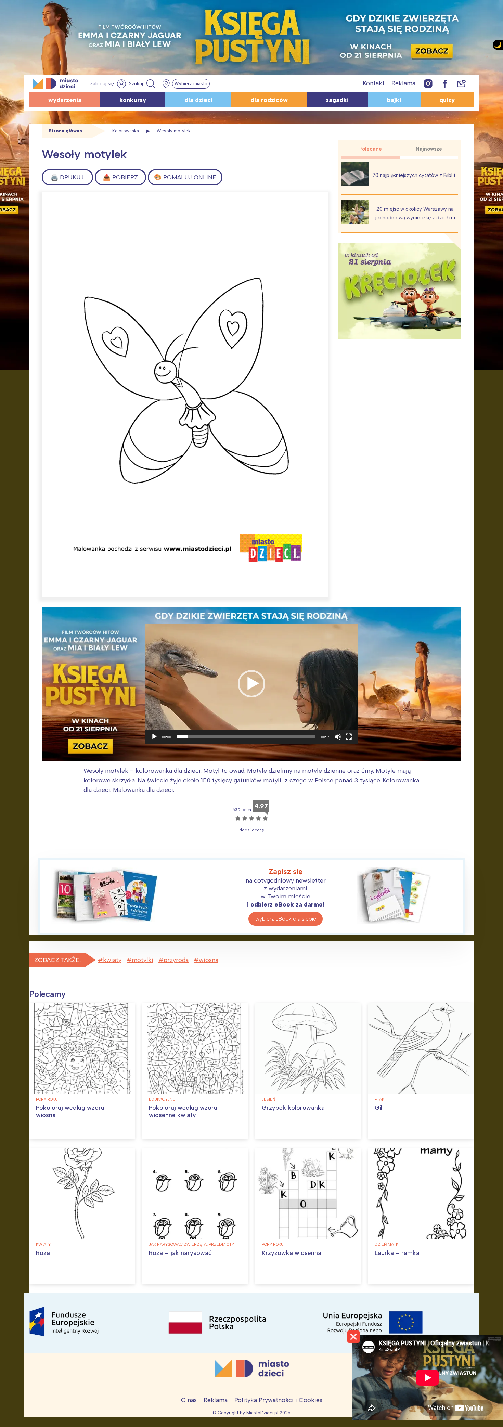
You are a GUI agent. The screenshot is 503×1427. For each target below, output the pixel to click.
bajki (394, 100)
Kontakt (374, 83)
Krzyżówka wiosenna (291, 1253)
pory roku (47, 1099)
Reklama (403, 83)
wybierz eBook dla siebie (285, 918)
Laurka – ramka (397, 1253)
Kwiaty (43, 1244)
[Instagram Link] (428, 83)
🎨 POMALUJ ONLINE (185, 177)
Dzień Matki (387, 1244)
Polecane (370, 149)
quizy (447, 100)
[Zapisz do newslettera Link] (461, 83)
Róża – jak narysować (180, 1253)
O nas (189, 1400)
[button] (251, 683)
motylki (142, 960)
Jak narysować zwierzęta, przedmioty (191, 1244)
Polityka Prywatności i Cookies (278, 1400)
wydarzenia (64, 100)
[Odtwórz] (154, 736)
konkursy (132, 100)
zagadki (337, 100)
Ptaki (380, 1099)
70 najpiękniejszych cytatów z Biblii (413, 175)
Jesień (268, 1099)
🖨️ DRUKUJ (67, 177)
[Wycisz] (337, 736)
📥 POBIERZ (120, 177)
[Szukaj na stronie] (143, 83)
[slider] (246, 736)
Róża (43, 1253)
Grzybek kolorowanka (293, 1107)
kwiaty (112, 960)
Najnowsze (429, 149)
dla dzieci (198, 100)
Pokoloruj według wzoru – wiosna (73, 1111)
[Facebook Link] (445, 83)
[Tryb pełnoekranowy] (348, 736)
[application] (251, 684)
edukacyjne (162, 1099)
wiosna (208, 960)
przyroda (176, 960)
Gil (378, 1107)
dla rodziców (269, 100)
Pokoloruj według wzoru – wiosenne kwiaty (186, 1111)
